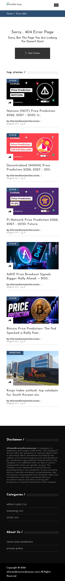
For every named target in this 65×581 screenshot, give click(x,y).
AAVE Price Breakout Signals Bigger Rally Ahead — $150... (29, 276)
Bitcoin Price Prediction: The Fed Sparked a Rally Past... (31, 331)
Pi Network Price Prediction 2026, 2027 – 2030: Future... (32, 222)
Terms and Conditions (20, 541)
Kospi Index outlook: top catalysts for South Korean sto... (32, 393)
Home (10, 14)
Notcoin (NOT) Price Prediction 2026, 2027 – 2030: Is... (31, 113)
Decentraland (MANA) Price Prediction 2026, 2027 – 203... (29, 167)
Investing (15, 353)
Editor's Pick (14, 504)
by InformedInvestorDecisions (23, 121)
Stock (12, 81)
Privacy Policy (15, 548)
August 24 (12, 123)
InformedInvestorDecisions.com (21, 448)
